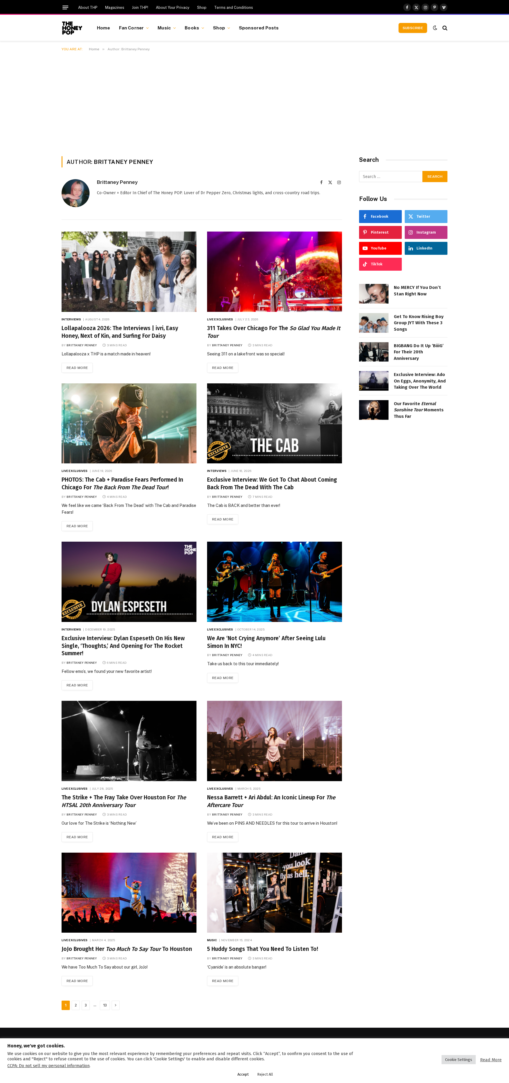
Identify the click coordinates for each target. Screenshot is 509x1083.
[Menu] (65, 7)
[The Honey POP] (72, 28)
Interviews (71, 319)
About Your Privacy (172, 7)
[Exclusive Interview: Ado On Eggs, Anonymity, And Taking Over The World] (374, 381)
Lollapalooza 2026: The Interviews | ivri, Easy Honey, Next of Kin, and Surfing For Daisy (120, 332)
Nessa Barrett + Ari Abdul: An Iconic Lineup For (271, 801)
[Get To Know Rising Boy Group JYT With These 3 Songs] (374, 323)
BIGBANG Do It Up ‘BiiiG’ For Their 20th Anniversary (419, 352)
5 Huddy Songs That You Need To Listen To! (262, 949)
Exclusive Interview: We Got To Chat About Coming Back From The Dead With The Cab (272, 483)
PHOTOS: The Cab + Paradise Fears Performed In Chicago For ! (122, 483)
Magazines (114, 7)
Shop (201, 7)
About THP (87, 7)
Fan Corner (131, 27)
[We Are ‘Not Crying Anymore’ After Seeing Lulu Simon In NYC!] (274, 582)
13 (105, 1005)
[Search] (444, 27)
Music (164, 27)
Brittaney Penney (117, 182)
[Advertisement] (254, 102)
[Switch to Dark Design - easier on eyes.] (435, 27)
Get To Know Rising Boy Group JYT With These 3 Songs (419, 323)
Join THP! (140, 7)
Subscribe (413, 28)
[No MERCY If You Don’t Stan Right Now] (374, 294)
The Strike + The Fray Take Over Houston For (124, 801)
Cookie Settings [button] (458, 1059)
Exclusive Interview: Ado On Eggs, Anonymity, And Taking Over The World (420, 381)
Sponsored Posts (259, 27)
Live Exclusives (220, 319)
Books (192, 27)
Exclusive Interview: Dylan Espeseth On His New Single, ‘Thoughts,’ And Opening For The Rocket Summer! (123, 646)
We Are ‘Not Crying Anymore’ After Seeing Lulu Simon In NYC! (266, 642)
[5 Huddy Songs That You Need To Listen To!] (274, 893)
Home (103, 27)
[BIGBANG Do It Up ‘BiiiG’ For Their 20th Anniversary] (374, 352)
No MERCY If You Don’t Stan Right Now (417, 290)
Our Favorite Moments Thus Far (419, 410)
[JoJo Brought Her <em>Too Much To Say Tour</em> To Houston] (129, 893)
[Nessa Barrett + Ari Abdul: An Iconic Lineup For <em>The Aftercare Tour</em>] (274, 741)
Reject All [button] (265, 1074)
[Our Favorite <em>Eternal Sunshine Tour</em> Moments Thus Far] (374, 410)
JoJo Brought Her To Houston (127, 949)
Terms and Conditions (233, 7)
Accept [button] (243, 1074)
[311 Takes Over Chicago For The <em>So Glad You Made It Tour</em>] (274, 272)
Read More (77, 368)
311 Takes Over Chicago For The (273, 332)
